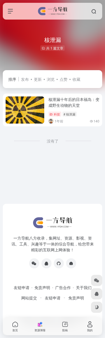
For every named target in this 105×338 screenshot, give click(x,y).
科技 (57, 114)
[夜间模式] (96, 307)
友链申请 (21, 287)
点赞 (63, 79)
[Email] (71, 263)
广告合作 (63, 287)
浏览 (51, 79)
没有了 (53, 141)
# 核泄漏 (69, 114)
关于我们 (84, 287)
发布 (25, 79)
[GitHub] (59, 263)
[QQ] (46, 263)
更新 (38, 79)
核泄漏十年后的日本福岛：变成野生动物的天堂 (73, 102)
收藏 (76, 79)
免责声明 (42, 287)
